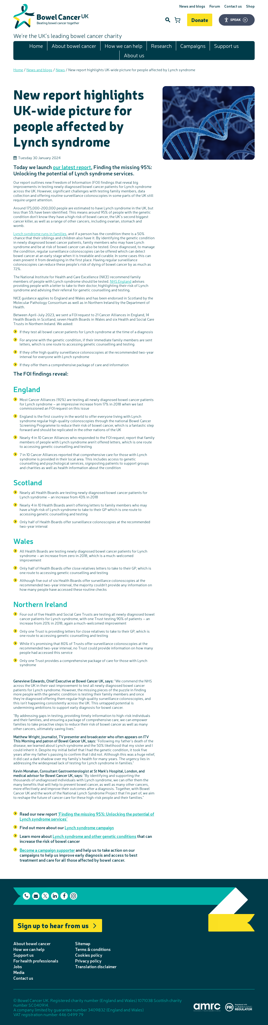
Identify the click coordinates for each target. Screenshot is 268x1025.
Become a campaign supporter (47, 850)
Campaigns (192, 45)
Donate (199, 19)
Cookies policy (88, 955)
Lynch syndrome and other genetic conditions (94, 836)
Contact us (233, 6)
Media (18, 972)
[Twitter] (45, 896)
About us (134, 55)
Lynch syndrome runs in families (39, 233)
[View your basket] (177, 20)
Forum (214, 6)
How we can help (123, 45)
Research (161, 45)
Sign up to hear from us (53, 925)
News (60, 69)
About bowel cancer (74, 45)
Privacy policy (88, 960)
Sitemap (82, 943)
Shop (250, 6)
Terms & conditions (93, 949)
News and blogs (192, 6)
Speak (235, 19)
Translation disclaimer (95, 966)
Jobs (17, 966)
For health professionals (35, 960)
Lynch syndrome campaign (89, 827)
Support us (226, 45)
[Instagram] (73, 896)
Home (36, 45)
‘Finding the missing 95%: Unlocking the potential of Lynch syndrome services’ (87, 816)
